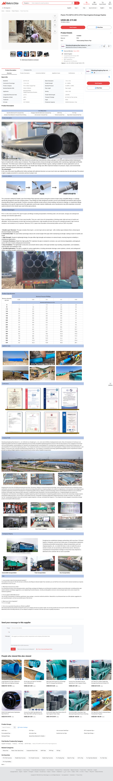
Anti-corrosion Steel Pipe (62, 730)
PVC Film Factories (7, 758)
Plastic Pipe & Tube (24, 11)
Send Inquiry (73, 27)
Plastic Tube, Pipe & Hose (17, 750)
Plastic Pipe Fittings (88, 733)
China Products (26, 769)
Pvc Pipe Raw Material (91, 758)
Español (25, 771)
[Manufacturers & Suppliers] (10, 3)
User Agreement (65, 775)
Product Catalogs (23, 727)
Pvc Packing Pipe (60, 758)
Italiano (48, 771)
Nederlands (59, 771)
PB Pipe (58, 750)
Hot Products (19, 769)
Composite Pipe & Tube (32, 750)
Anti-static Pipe (32, 733)
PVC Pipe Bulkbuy (7, 761)
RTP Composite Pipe (89, 730)
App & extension (93, 8)
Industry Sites (66, 769)
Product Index (83, 769)
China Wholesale (50, 769)
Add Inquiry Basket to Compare (30, 60)
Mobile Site (90, 769)
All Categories (7, 8)
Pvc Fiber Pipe (103, 758)
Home (3, 11)
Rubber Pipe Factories (47, 758)
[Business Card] (109, 77)
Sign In (63, 63)
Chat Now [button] (100, 27)
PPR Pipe (51, 750)
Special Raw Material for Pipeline (37, 736)
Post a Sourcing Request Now (44, 649)
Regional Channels (75, 769)
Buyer (76, 8)
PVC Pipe (31, 730)
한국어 (69, 771)
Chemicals (8, 11)
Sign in (109, 4)
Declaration (72, 775)
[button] (79, 73)
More (3, 764)
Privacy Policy (79, 775)
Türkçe (86, 771)
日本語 (73, 771)
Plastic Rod (5, 750)
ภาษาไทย (82, 771)
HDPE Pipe (4, 730)
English (20, 771)
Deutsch (53, 771)
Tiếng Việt (91, 771)
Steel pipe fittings (6, 736)
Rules (110, 8)
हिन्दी (77, 771)
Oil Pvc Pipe (80, 758)
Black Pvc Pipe (70, 758)
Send (13, 649)
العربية (64, 771)
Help (84, 8)
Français (36, 771)
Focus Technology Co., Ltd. (46, 775)
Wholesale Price (58, 769)
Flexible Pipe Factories (20, 758)
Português (31, 771)
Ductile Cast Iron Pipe (61, 733)
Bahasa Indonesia (99, 771)
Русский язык (43, 771)
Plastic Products (15, 11)
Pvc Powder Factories (34, 758)
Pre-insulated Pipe (6, 733)
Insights (95, 769)
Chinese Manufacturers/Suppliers (38, 769)
